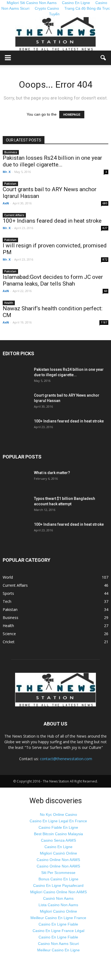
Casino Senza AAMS (58, 840)
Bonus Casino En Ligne (58, 879)
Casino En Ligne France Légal (58, 930)
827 (104, 228)
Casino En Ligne (58, 847)
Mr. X (7, 172)
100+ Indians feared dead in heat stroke (52, 221)
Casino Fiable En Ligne (58, 827)
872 (104, 259)
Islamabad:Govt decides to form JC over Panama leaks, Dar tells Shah (53, 280)
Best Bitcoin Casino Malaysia (58, 834)
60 (105, 291)
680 (104, 203)
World (8, 577)
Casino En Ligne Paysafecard (58, 885)
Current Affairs (14, 215)
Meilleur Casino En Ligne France (58, 918)
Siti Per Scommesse (58, 872)
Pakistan (10, 184)
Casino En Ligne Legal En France (58, 821)
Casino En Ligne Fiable (58, 924)
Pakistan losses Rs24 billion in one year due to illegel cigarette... (52, 161)
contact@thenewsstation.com (66, 758)
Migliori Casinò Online (58, 853)
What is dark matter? (52, 473)
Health (8, 303)
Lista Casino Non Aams (58, 905)
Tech (7, 601)
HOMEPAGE (71, 114)
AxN (6, 203)
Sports (8, 593)
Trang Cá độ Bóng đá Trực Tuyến (79, 11)
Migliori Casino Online (58, 911)
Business (10, 152)
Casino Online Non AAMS (58, 860)
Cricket (9, 641)
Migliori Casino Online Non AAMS (58, 892)
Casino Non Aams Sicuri (58, 943)
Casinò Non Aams (58, 898)
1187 (104, 322)
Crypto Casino (47, 8)
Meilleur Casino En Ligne (58, 950)
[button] (103, 58)
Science (9, 633)
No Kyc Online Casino (58, 814)
